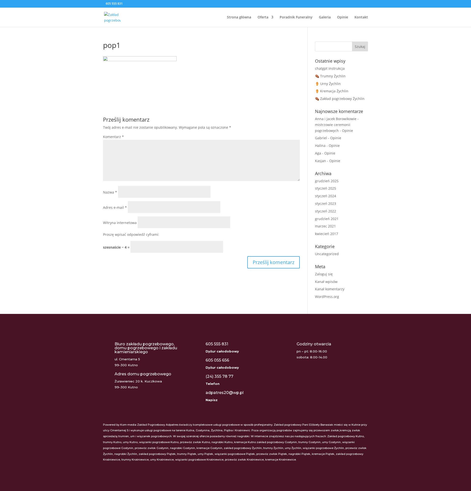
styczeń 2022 (325, 211)
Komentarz (113, 136)
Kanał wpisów (326, 281)
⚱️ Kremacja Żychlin (331, 91)
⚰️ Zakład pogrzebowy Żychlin (340, 98)
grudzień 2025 (327, 181)
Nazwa (110, 192)
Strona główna (239, 17)
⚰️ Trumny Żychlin (330, 76)
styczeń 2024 (325, 196)
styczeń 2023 (325, 203)
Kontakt (361, 17)
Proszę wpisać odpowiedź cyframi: (131, 234)
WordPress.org (327, 296)
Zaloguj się (324, 274)
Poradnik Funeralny (296, 17)
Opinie (342, 17)
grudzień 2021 (327, 218)
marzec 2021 (325, 226)
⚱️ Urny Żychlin (328, 83)
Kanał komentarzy (329, 289)
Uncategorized (327, 254)
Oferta (263, 17)
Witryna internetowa (120, 222)
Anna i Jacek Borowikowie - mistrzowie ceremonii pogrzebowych (337, 124)
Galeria (325, 17)
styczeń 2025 (325, 188)
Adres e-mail (115, 207)
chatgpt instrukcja (330, 68)
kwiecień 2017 (326, 233)
